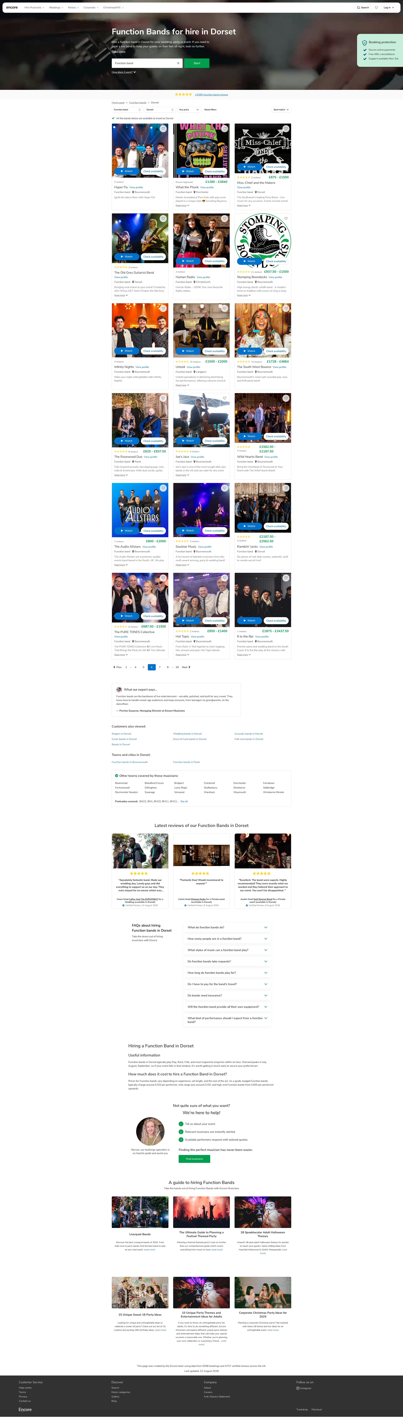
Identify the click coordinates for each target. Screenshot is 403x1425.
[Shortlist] (376, 7)
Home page (118, 102)
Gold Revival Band (262, 899)
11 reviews (256, 271)
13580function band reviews (211, 94)
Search (365, 7)
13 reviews (256, 361)
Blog (114, 1401)
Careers (208, 1392)
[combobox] (127, 110)
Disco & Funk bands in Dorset (189, 739)
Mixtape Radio (198, 899)
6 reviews (133, 626)
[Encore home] (12, 7)
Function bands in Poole (186, 762)
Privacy (23, 1396)
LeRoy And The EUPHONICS (143, 899)
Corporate (89, 7)
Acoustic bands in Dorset (249, 734)
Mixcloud (317, 1409)
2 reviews (119, 181)
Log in (387, 7)
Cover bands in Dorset (124, 739)
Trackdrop (302, 1409)
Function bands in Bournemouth (130, 762)
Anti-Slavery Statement (217, 1396)
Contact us (25, 1401)
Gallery (115, 1396)
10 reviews (195, 361)
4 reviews (242, 450)
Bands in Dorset (121, 744)
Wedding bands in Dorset (187, 734)
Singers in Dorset (121, 734)
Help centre (25, 1388)
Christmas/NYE (112, 7)
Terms (22, 1392)
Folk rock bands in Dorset (249, 739)
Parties (72, 7)
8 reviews (133, 451)
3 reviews (119, 361)
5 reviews (194, 451)
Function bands (137, 102)
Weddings (54, 7)
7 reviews (119, 541)
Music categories (120, 1392)
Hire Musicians (33, 7)
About (207, 1388)
